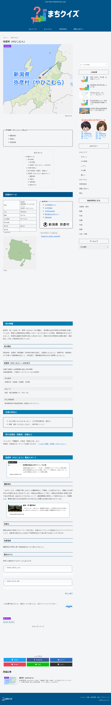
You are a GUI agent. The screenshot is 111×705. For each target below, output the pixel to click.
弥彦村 (12, 622)
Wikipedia (48, 217)
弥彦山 (32, 179)
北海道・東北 (84, 206)
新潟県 (6, 622)
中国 (80, 225)
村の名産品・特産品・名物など (37, 171)
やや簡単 (84, 161)
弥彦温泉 (32, 182)
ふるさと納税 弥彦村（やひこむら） (52, 444)
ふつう (83, 166)
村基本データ (30, 156)
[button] (106, 65)
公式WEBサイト (50, 205)
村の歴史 (32, 162)
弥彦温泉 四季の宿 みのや (13, 567)
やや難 (83, 170)
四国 (80, 229)
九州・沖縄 (83, 234)
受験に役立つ (84, 188)
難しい (83, 175)
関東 (80, 211)
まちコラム (83, 179)
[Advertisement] (38, 122)
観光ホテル (33, 185)
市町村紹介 (7, 618)
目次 (35, 152)
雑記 (80, 193)
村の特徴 (31, 159)
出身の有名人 (32, 168)
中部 (80, 215)
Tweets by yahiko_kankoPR (50, 236)
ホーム (83, 697)
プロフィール (105, 697)
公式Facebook (50, 211)
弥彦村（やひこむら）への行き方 (40, 165)
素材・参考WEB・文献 (93, 697)
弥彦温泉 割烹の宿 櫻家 (13, 581)
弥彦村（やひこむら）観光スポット (39, 173)
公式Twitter (48, 208)
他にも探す (69, 593)
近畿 (80, 220)
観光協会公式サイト (52, 214)
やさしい (84, 156)
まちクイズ (83, 152)
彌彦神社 (32, 176)
